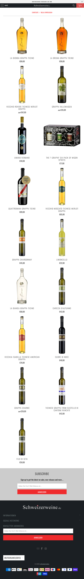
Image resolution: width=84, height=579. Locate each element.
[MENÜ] (1, 5)
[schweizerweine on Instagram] (45, 549)
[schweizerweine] (42, 5)
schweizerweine (44, 564)
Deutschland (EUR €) (12, 557)
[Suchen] (74, 5)
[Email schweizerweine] (38, 549)
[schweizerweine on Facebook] (42, 549)
